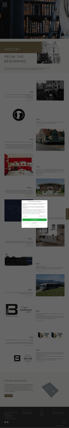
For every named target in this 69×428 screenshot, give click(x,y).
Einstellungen (29, 213)
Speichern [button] (34, 222)
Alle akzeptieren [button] (34, 219)
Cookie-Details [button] (31, 226)
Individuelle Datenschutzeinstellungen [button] (34, 225)
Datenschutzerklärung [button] (36, 226)
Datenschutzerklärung (32, 212)
